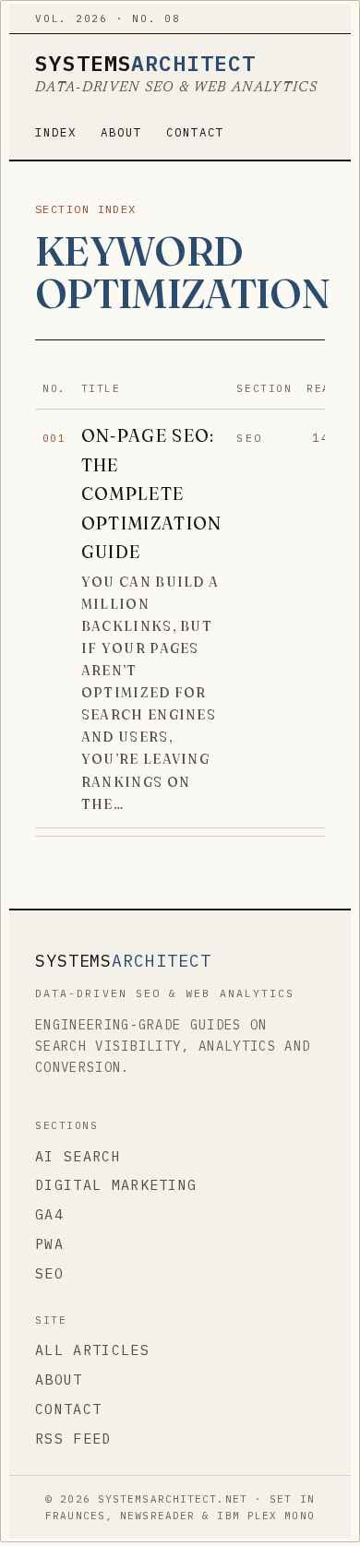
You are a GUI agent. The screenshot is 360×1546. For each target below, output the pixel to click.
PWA (49, 1244)
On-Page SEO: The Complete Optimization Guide (151, 493)
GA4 (49, 1214)
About (121, 132)
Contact (195, 132)
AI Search (78, 1156)
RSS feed (73, 1438)
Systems (145, 63)
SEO (49, 1273)
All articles (92, 1350)
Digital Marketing (116, 1185)
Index (56, 132)
